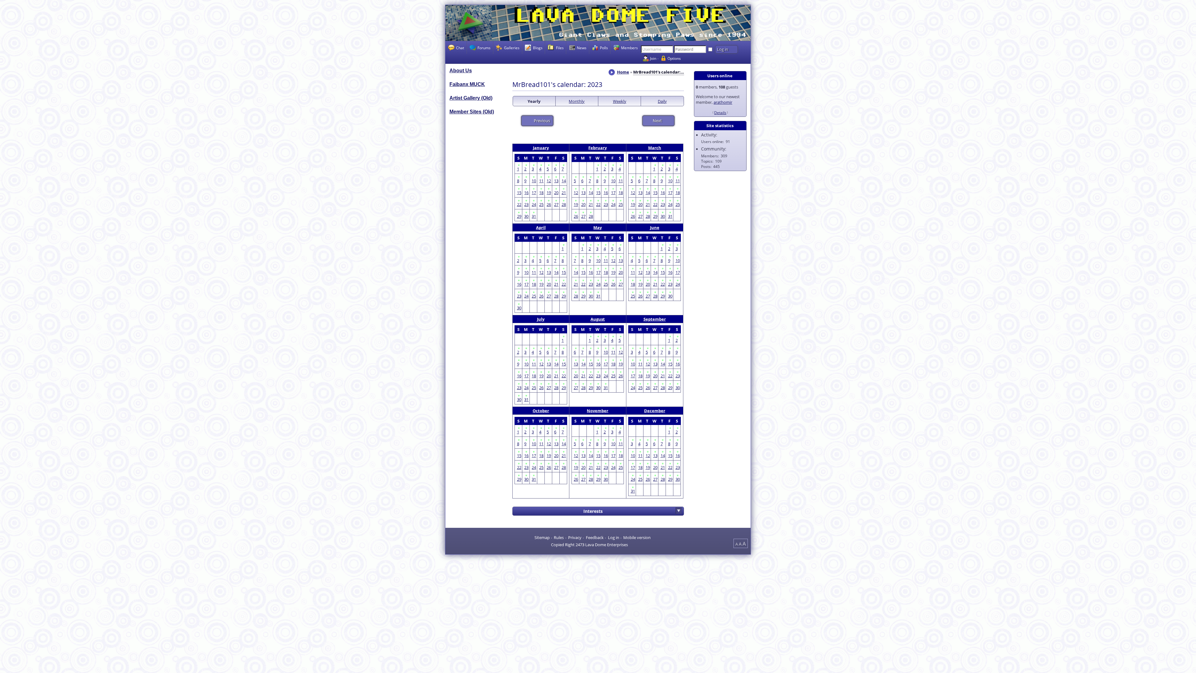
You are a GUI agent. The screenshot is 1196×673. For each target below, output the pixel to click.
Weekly (619, 101)
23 (526, 204)
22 (519, 204)
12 (549, 181)
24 (534, 204)
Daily (662, 101)
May (597, 227)
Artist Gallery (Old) (470, 98)
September (654, 319)
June (654, 227)
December (654, 410)
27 (556, 204)
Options (674, 58)
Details (720, 112)
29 (519, 216)
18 (541, 192)
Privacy (574, 537)
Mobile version (637, 537)
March (654, 147)
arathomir (723, 102)
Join (653, 58)
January (541, 147)
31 (534, 216)
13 (556, 181)
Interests (593, 511)
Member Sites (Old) (471, 111)
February (597, 147)
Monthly (577, 101)
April (541, 227)
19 (549, 192)
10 (534, 181)
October (541, 410)
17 (534, 192)
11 (541, 181)
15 (519, 192)
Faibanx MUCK (467, 84)
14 (564, 181)
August (598, 319)
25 (541, 204)
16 (526, 192)
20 (556, 192)
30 (526, 216)
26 (549, 204)
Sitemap (542, 537)
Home (623, 72)
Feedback (595, 537)
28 (564, 204)
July (540, 319)
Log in (613, 537)
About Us (460, 70)
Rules (559, 537)
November (597, 410)
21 (564, 192)
